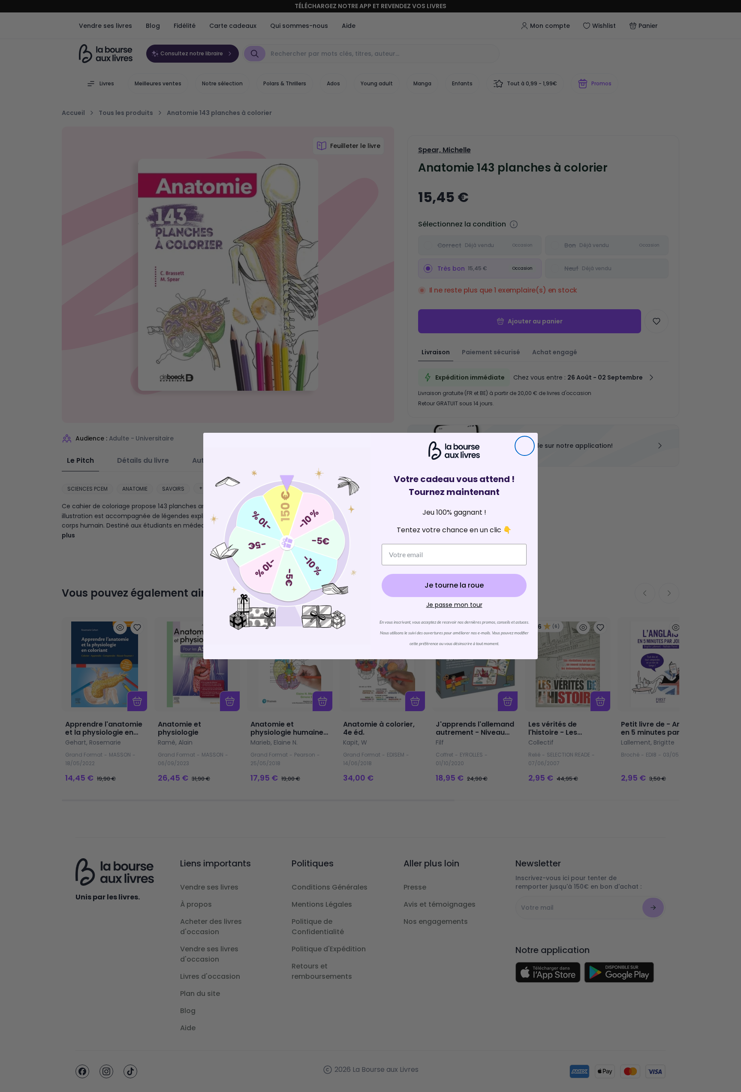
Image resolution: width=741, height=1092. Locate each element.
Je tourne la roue (454, 585)
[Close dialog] (524, 446)
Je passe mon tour (454, 604)
